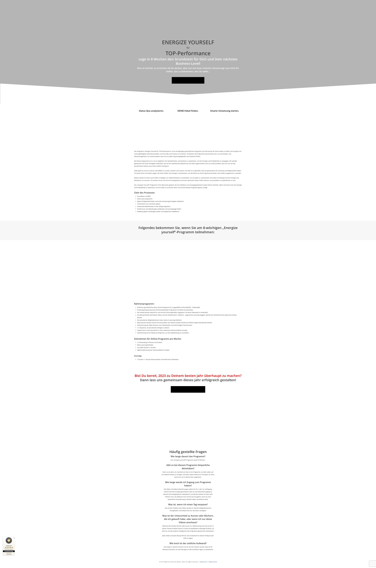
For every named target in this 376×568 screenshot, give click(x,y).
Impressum (203, 562)
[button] (188, 80)
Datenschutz (213, 562)
